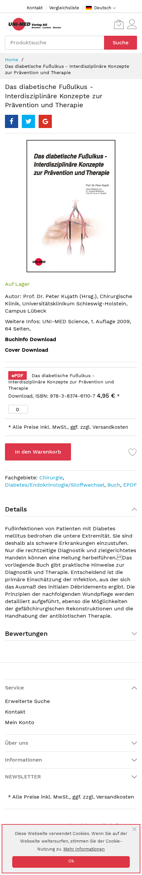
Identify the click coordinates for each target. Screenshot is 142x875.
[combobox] (54, 43)
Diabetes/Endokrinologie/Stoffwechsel (54, 485)
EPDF (130, 485)
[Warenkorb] (119, 24)
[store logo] (33, 24)
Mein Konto (19, 722)
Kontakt (35, 7)
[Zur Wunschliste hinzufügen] (132, 451)
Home (11, 59)
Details (16, 509)
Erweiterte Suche (27, 701)
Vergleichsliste (64, 7)
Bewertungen (26, 633)
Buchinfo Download (30, 339)
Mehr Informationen (84, 849)
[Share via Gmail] (45, 121)
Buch (113, 485)
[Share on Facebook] (11, 121)
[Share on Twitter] (28, 121)
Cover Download (26, 350)
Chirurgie (51, 477)
